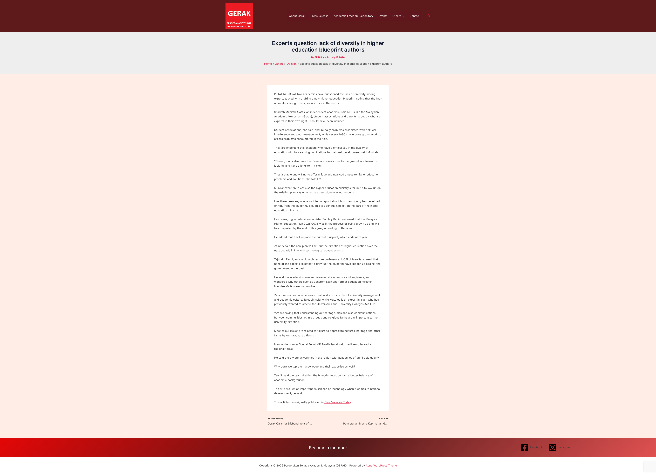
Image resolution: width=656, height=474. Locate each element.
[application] (402, 15)
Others (396, 16)
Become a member (328, 447)
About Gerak (297, 16)
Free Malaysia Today (337, 402)
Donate (414, 16)
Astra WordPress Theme (381, 465)
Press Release (319, 16)
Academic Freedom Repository (353, 16)
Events (383, 16)
